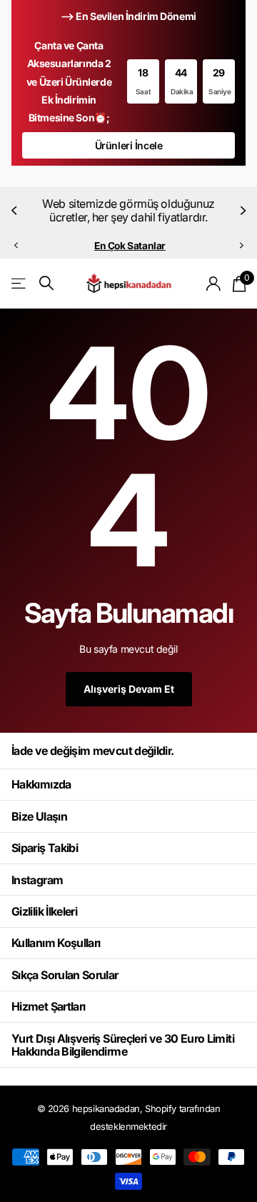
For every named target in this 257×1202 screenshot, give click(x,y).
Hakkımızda (41, 784)
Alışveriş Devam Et (129, 689)
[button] (15, 210)
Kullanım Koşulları (55, 943)
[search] (46, 283)
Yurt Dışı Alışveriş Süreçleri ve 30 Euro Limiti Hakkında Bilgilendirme (122, 1044)
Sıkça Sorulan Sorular (65, 975)
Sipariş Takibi (44, 848)
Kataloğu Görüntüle (19, 283)
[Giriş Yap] (213, 283)
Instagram (37, 880)
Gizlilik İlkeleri (44, 911)
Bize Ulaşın (39, 816)
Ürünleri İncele (129, 145)
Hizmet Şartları (48, 1006)
